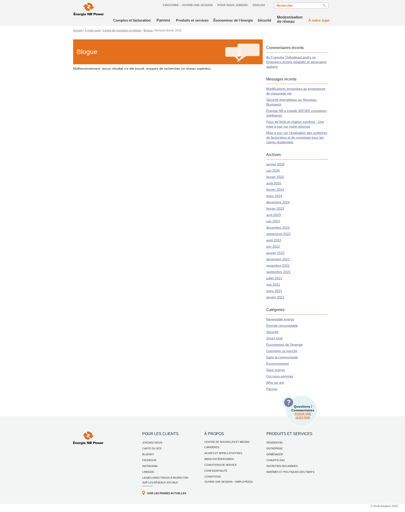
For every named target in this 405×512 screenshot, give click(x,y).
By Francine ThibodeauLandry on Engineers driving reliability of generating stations (296, 61)
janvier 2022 (275, 253)
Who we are (275, 382)
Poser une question (303, 415)
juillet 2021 (274, 278)
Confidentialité (215, 470)
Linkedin (148, 471)
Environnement (277, 363)
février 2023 (275, 208)
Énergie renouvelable (282, 325)
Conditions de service (220, 464)
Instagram (149, 466)
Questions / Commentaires (302, 412)
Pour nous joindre (233, 5)
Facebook (149, 460)
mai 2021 (273, 284)
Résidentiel (274, 442)
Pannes (163, 20)
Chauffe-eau (275, 460)
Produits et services (192, 20)
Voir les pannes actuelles (166, 493)
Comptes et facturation (132, 20)
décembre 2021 (278, 259)
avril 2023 (273, 215)
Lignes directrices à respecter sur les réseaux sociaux (165, 480)
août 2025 (273, 183)
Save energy (275, 370)
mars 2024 (274, 196)
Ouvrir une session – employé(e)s (228, 481)
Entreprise (274, 448)
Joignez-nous (152, 442)
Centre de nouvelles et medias (226, 441)
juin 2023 (273, 221)
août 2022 (273, 240)
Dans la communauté (282, 357)
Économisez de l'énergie (284, 344)
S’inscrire (171, 5)
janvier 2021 (275, 297)
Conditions (212, 476)
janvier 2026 (275, 164)
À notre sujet (319, 20)
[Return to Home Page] (89, 10)
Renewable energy (280, 319)
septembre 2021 (278, 272)
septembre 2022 (278, 234)
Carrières (211, 447)
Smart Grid (274, 338)
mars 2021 (274, 291)
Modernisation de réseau (290, 19)
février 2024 (275, 189)
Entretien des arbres (282, 466)
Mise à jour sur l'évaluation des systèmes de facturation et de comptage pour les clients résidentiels (296, 137)
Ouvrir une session (197, 5)
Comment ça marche (281, 351)
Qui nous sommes (279, 376)
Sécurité (264, 20)
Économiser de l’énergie (233, 20)
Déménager (274, 454)
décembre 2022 (278, 227)
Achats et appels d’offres (223, 453)
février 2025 (275, 177)
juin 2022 (273, 246)
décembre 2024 (278, 202)
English (259, 5)
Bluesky (148, 454)
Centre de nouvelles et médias (122, 30)
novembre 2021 (278, 265)
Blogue (148, 30)
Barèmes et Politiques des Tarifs (290, 471)
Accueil (77, 30)
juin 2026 (273, 170)
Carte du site (152, 448)
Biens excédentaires (219, 459)
